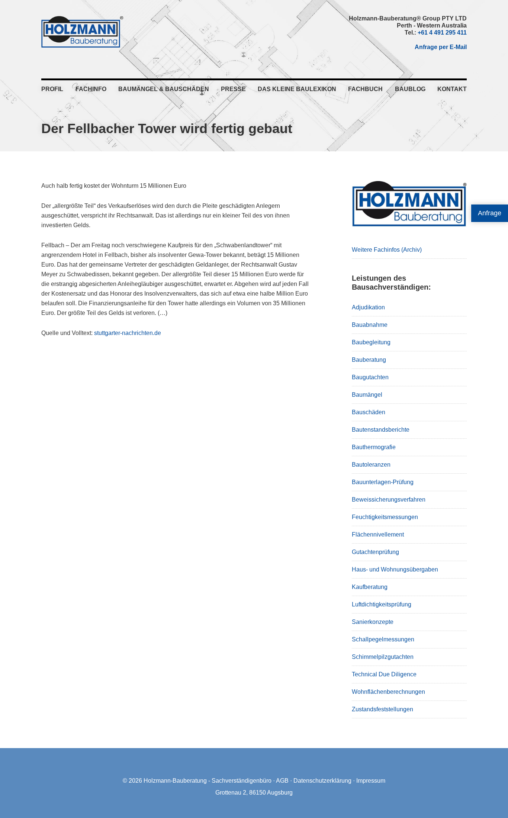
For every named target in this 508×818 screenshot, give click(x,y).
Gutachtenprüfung (375, 552)
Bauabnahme (370, 325)
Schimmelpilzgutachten (383, 657)
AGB (282, 780)
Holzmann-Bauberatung (82, 31)
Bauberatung (369, 360)
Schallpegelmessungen (383, 639)
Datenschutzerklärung (322, 780)
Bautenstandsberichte (380, 429)
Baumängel (367, 395)
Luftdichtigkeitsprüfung (381, 604)
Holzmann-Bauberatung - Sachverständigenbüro (207, 780)
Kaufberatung (370, 587)
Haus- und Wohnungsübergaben (395, 569)
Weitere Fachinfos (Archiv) (387, 250)
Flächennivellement (378, 534)
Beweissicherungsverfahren (388, 499)
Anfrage (489, 213)
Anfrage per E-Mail (441, 47)
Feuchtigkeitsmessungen (385, 517)
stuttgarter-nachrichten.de (127, 333)
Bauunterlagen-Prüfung (383, 482)
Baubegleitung (371, 342)
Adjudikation (368, 307)
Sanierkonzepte (372, 622)
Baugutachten (370, 377)
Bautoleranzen (371, 464)
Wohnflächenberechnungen (388, 692)
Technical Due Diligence (384, 674)
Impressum (370, 780)
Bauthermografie (374, 447)
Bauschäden (368, 412)
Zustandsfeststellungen (382, 709)
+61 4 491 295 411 (442, 32)
